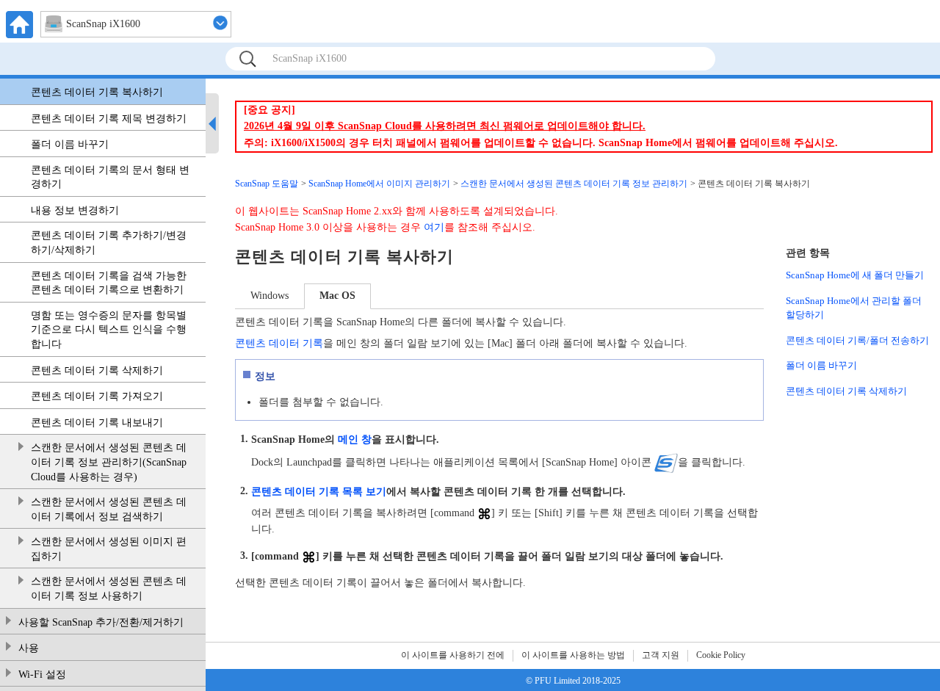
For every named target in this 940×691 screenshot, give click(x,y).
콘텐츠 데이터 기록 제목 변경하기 (109, 118)
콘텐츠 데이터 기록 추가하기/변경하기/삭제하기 (109, 243)
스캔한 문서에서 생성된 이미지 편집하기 (109, 549)
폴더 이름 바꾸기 (70, 144)
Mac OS (337, 295)
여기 (434, 227)
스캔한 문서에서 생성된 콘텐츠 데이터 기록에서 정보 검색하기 (109, 509)
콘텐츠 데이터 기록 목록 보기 (318, 490)
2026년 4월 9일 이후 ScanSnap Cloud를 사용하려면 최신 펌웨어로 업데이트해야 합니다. (445, 125)
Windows (269, 295)
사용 (28, 648)
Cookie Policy (720, 655)
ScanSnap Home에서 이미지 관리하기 (379, 183)
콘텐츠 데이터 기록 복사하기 (97, 92)
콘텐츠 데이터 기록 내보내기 (97, 422)
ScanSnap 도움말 (266, 183)
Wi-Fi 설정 (42, 674)
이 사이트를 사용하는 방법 (573, 655)
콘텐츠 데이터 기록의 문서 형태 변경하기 (110, 177)
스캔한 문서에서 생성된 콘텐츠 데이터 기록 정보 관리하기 (573, 183)
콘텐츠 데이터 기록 (279, 343)
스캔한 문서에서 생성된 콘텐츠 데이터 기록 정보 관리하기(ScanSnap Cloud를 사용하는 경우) (109, 462)
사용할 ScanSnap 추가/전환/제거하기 (101, 622)
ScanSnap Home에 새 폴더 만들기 (855, 275)
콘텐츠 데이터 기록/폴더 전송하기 (857, 340)
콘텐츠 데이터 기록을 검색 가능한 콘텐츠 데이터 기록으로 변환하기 (109, 283)
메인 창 (355, 438)
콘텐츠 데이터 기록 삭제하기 (97, 370)
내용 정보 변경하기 (75, 210)
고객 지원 (660, 655)
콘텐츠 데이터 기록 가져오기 (97, 396)
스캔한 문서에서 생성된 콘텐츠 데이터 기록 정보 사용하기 (109, 588)
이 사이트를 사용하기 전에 (453, 655)
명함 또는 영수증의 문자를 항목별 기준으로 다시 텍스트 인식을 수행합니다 (109, 330)
